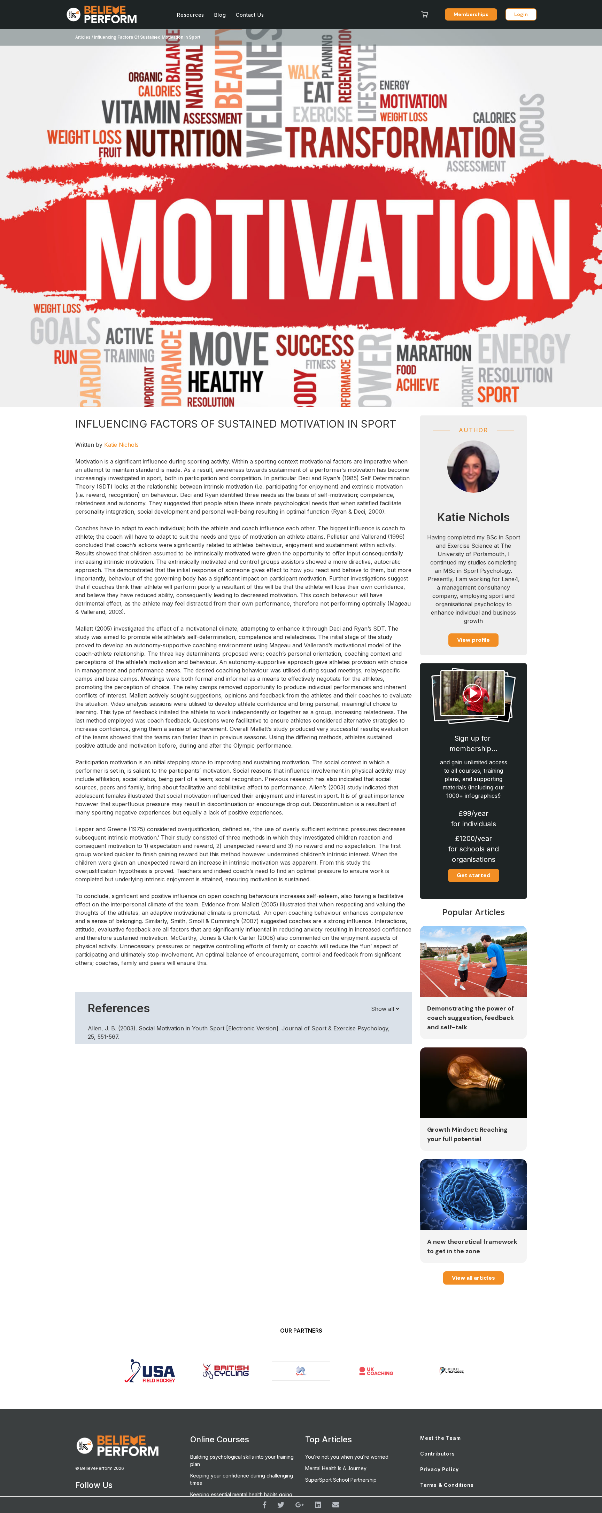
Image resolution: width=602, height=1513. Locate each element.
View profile (473, 640)
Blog (220, 15)
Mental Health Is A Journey (335, 1468)
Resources (190, 15)
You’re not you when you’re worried (346, 1457)
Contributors (437, 1454)
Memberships (471, 14)
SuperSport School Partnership (341, 1480)
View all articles (473, 1277)
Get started (474, 875)
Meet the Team (440, 1438)
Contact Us (250, 15)
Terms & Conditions (446, 1485)
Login (521, 14)
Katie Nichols (121, 444)
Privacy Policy (439, 1469)
